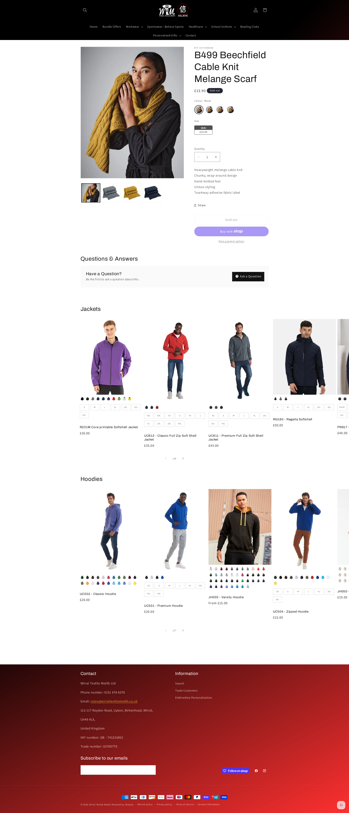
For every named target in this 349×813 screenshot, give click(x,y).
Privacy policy (164, 804)
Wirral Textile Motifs (100, 804)
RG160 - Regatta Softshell (292, 419)
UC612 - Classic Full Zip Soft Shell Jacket (170, 437)
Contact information (209, 804)
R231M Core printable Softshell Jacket (109, 427)
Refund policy (145, 804)
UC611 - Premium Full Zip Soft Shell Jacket (235, 437)
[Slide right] (183, 459)
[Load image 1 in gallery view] (90, 193)
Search (179, 683)
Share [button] (202, 205)
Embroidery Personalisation (193, 698)
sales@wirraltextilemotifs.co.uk (114, 701)
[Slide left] (166, 459)
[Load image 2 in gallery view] (111, 193)
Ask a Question (250, 276)
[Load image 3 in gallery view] (132, 193)
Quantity (199, 148)
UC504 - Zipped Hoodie (291, 611)
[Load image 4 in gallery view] (153, 193)
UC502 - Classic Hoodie (98, 594)
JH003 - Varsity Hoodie (226, 597)
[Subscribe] (151, 770)
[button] (85, 10)
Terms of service (185, 804)
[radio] (198, 109)
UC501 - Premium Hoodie (163, 605)
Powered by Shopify (123, 804)
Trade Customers (186, 690)
